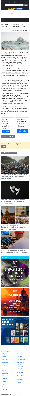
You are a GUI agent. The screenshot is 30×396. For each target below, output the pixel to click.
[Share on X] (3, 28)
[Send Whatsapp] (5, 28)
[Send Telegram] (7, 28)
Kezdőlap (19, 354)
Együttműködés (21, 359)
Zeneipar (4, 389)
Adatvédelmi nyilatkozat (20, 371)
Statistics (19, 382)
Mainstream (5, 373)
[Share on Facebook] (2, 28)
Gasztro (4, 370)
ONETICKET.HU (21, 380)
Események (6, 131)
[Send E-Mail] (9, 28)
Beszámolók (5, 362)
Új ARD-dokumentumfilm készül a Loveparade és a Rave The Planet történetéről (14, 177)
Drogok (4, 356)
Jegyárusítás (11, 8)
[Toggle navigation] (4, 20)
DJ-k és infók (5, 376)
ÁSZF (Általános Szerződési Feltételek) (21, 366)
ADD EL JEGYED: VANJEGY (21, 376)
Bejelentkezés (19, 8)
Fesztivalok (5, 359)
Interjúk (4, 365)
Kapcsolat (19, 356)
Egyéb (3, 367)
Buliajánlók (5, 354)
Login (3, 146)
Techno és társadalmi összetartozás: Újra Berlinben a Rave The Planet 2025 (13, 227)
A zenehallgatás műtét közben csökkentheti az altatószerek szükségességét (13, 202)
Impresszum (20, 362)
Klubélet (4, 381)
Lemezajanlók (5, 378)
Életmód (4, 387)
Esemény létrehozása (22, 130)
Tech (3, 384)
